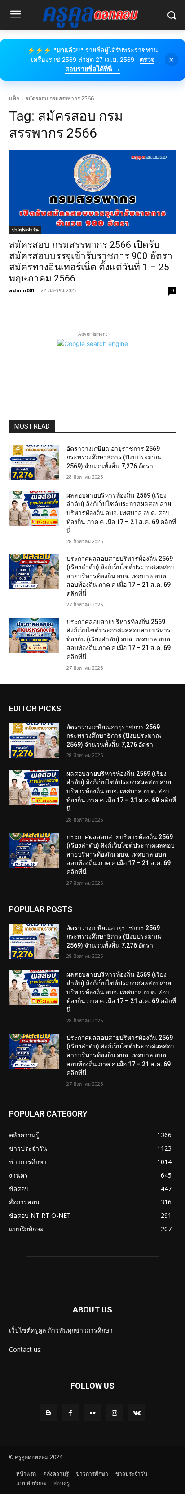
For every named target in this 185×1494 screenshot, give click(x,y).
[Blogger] (48, 1412)
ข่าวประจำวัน (25, 229)
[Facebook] (70, 1412)
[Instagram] (114, 1412)
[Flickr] (92, 1412)
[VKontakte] (136, 1412)
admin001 (22, 290)
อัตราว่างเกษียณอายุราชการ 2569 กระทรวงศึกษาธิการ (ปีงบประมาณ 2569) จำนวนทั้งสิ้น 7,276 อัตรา (113, 457)
